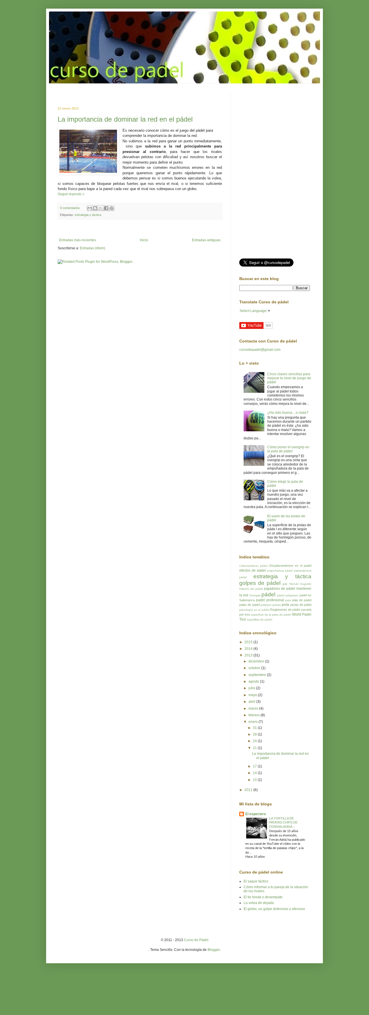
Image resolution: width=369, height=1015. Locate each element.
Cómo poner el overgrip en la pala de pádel (288, 449)
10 (255, 780)
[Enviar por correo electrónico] (90, 208)
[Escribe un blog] (95, 208)
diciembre (256, 661)
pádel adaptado (287, 595)
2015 (248, 642)
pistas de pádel (301, 604)
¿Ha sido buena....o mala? (287, 413)
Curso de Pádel (196, 940)
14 (255, 773)
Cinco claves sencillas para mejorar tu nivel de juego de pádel (289, 378)
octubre (254, 668)
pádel (268, 594)
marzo (253, 708)
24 (255, 741)
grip (285, 583)
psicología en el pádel (254, 609)
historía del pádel (251, 588)
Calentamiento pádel (253, 565)
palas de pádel (249, 604)
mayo (253, 695)
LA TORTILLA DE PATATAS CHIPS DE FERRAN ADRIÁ (283, 823)
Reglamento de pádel (285, 609)
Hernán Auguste (300, 583)
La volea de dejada (259, 903)
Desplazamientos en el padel (290, 565)
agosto (254, 681)
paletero (266, 604)
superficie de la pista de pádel (271, 614)
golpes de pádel (259, 583)
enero (253, 722)
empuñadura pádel (280, 570)
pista (285, 605)
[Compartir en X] (100, 208)
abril (252, 702)
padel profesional (270, 600)
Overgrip (255, 595)
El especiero (255, 814)
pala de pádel (301, 600)
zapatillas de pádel (259, 619)
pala (288, 600)
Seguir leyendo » (71, 194)
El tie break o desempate (263, 897)
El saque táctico (256, 881)
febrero (254, 715)
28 (255, 734)
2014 (248, 649)
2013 (248, 655)
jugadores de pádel (279, 589)
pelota (276, 604)
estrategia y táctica (88, 215)
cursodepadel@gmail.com (259, 350)
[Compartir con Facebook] (106, 208)
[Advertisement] (125, 94)
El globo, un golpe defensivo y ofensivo (274, 909)
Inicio (144, 240)
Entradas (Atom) (92, 248)
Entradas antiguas (206, 240)
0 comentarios (70, 208)
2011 (248, 790)
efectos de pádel (252, 570)
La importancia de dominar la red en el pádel (125, 119)
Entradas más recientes (77, 240)
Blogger (214, 950)
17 (255, 766)
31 (255, 728)
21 (255, 748)
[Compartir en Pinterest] (111, 208)
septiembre (257, 675)
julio (252, 688)
